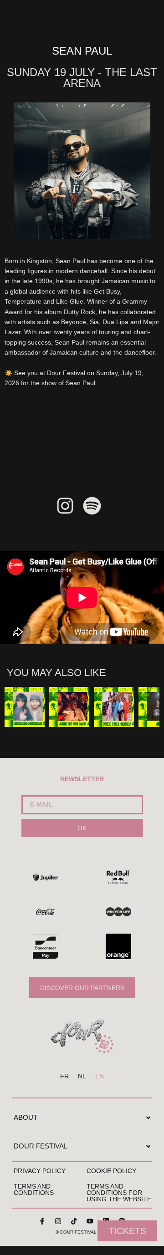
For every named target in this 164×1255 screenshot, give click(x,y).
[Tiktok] (74, 1221)
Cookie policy (111, 1170)
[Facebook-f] (42, 1221)
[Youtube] (90, 1221)
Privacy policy (40, 1170)
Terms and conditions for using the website (119, 1193)
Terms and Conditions (34, 1189)
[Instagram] (58, 1221)
